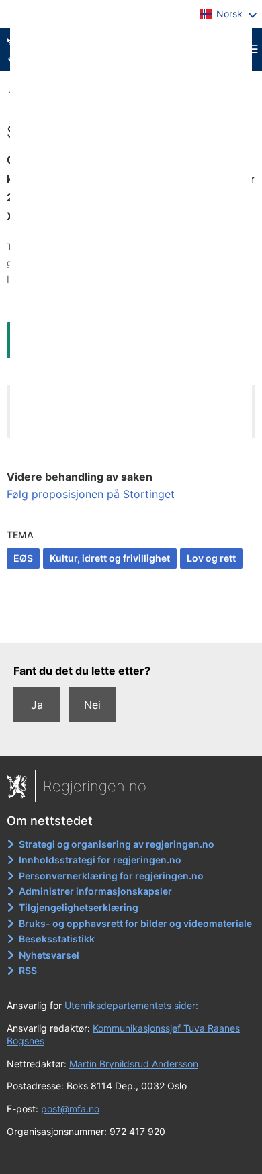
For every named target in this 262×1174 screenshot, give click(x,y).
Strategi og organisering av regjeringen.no (116, 844)
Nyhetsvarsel (49, 955)
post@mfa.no (70, 1108)
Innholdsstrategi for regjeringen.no (100, 859)
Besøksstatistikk (57, 938)
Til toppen (131, 623)
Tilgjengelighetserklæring (78, 907)
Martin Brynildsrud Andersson (133, 1063)
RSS (28, 970)
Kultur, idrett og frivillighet (110, 558)
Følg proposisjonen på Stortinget (91, 494)
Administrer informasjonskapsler (95, 891)
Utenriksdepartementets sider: (131, 1005)
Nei (92, 705)
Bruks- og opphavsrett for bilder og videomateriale (135, 923)
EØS (23, 558)
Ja (37, 705)
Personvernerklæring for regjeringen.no (111, 875)
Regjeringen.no (94, 786)
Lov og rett (211, 558)
